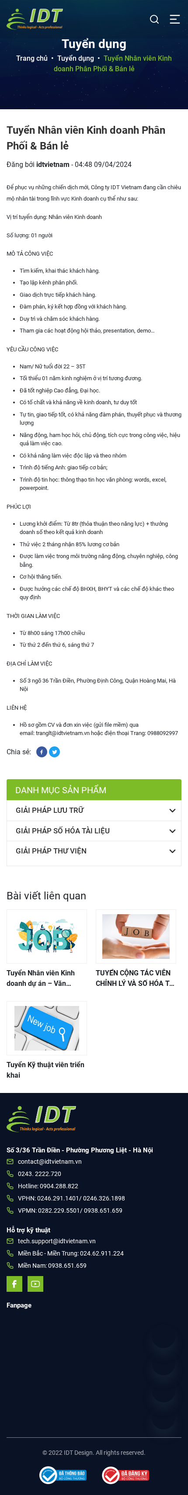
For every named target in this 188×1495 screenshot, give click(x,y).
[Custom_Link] (163, 1363)
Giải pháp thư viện (51, 850)
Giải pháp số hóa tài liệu (63, 830)
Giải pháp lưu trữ (50, 810)
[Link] (163, 1336)
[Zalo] (163, 1417)
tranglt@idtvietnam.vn (63, 733)
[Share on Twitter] (54, 751)
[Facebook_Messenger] (163, 1390)
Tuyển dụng (75, 58)
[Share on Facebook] (42, 751)
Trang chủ (32, 58)
